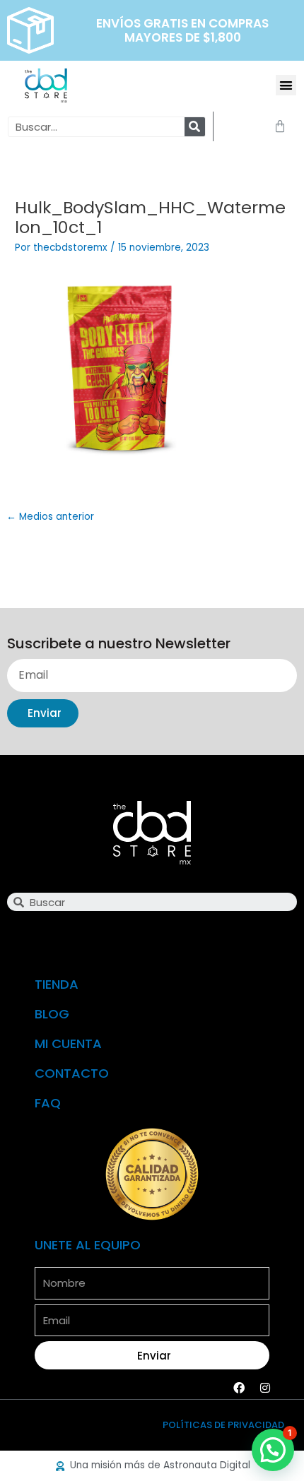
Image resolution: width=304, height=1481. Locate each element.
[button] (286, 85)
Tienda (56, 984)
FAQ (48, 1103)
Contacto (72, 1073)
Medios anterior (50, 516)
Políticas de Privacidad (223, 1425)
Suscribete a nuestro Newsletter (118, 644)
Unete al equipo (88, 1245)
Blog (52, 1014)
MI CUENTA (68, 1043)
